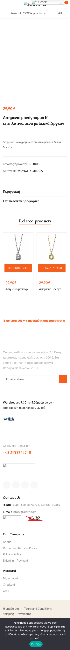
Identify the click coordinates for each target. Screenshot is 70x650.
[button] (18, 268)
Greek (42, 2)
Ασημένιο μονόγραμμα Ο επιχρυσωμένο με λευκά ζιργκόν (52, 289)
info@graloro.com (24, 511)
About (7, 542)
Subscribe (63, 379)
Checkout (9, 584)
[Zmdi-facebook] (6, 485)
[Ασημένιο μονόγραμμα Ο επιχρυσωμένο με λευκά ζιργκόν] (52, 247)
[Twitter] (16, 485)
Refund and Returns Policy (20, 548)
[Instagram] (25, 485)
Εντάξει (36, 644)
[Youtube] (34, 485)
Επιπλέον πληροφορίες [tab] (21, 201)
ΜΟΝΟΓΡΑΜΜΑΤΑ (30, 170)
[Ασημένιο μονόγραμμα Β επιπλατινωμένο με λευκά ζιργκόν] (18, 247)
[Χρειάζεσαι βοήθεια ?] (5, 439)
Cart (6, 590)
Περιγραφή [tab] (11, 191)
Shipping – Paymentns (17, 613)
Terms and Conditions (38, 608)
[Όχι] (65, 634)
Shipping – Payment (15, 560)
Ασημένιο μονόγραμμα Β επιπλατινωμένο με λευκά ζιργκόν (18, 289)
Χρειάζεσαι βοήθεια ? (16, 445)
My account (10, 578)
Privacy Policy (12, 554)
